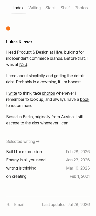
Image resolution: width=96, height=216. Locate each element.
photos (48, 93)
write (12, 93)
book (84, 99)
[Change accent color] (8, 28)
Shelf (65, 7)
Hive (58, 52)
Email (19, 204)
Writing (34, 7)
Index (18, 7)
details (80, 75)
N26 (23, 64)
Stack (50, 7)
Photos (81, 7)
